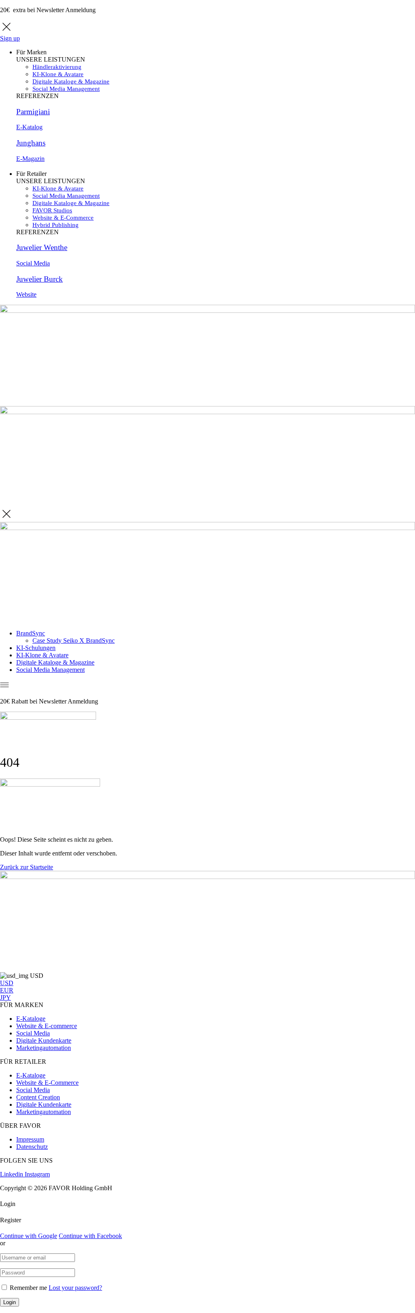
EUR (6, 990)
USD (6, 982)
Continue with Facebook (90, 1235)
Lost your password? (75, 1287)
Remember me (28, 1287)
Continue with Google (28, 1235)
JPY (5, 997)
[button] (26, 867)
